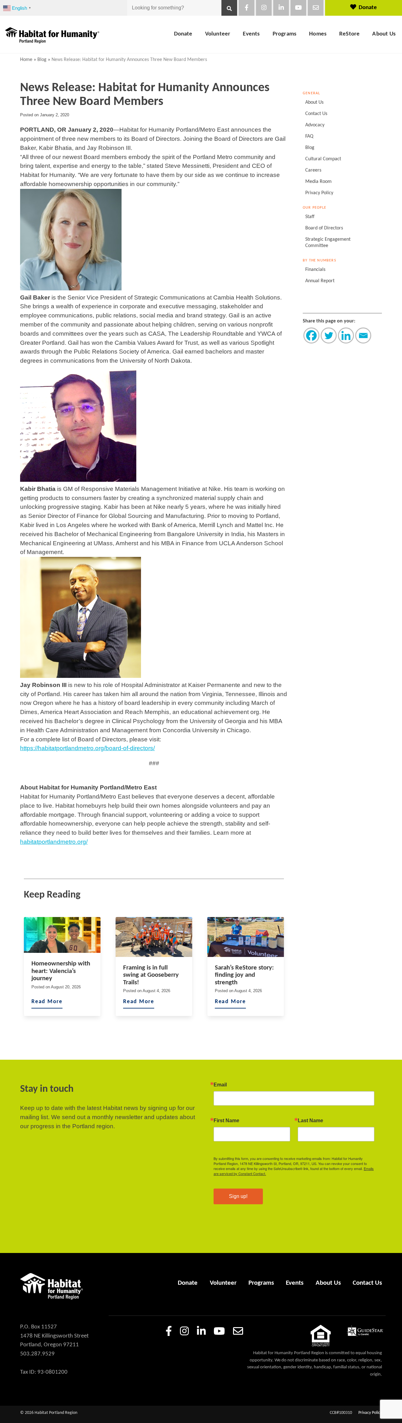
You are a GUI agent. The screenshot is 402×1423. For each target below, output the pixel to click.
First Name (226, 1120)
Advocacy (314, 125)
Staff (309, 216)
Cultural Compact (323, 159)
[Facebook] (311, 335)
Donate (368, 8)
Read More (46, 1001)
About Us (384, 34)
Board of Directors (324, 228)
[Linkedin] (346, 335)
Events (251, 34)
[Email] (363, 335)
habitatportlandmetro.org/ (54, 841)
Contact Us (316, 113)
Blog (41, 59)
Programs (285, 34)
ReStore (349, 34)
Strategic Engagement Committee (327, 242)
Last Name (310, 1120)
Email (220, 1084)
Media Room (318, 181)
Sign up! (238, 1196)
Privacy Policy (319, 192)
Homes (318, 34)
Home (26, 59)
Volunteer (218, 34)
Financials (315, 269)
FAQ (309, 136)
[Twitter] (329, 335)
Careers (313, 170)
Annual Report (319, 280)
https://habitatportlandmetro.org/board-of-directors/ (87, 748)
